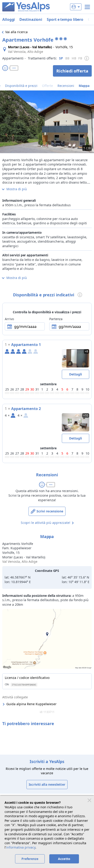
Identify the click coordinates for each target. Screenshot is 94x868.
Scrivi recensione (50, 511)
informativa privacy (20, 847)
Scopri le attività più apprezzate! (45, 522)
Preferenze (30, 859)
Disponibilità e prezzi (21, 85)
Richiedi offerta (72, 71)
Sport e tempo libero (65, 19)
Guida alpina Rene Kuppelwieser (31, 704)
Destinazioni (30, 19)
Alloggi (8, 19)
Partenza (56, 319)
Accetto (64, 859)
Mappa (84, 85)
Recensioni (65, 85)
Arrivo (9, 319)
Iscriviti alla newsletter (47, 784)
